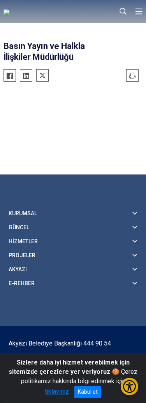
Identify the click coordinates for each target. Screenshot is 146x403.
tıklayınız (57, 391)
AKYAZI (18, 269)
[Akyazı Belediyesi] (42, 11)
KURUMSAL (23, 213)
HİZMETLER (23, 241)
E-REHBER (22, 283)
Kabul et (88, 392)
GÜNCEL (19, 227)
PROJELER (22, 255)
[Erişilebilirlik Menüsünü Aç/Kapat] (129, 386)
